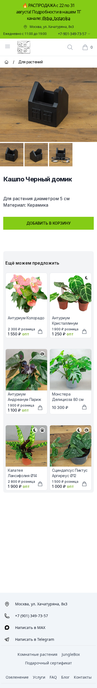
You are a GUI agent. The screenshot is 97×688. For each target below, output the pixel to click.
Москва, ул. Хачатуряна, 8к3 (52, 27)
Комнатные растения (37, 654)
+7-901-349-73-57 (72, 33)
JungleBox (71, 654)
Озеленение (17, 677)
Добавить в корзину (48, 223)
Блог (65, 677)
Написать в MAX (30, 627)
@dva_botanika (56, 18)
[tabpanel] (48, 105)
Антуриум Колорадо (26, 318)
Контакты (83, 677)
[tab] (11, 154)
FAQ (53, 677)
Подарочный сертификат (48, 662)
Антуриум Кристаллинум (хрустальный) (65, 323)
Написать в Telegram (34, 639)
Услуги (39, 677)
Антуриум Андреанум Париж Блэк (24, 399)
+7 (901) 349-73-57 (31, 615)
